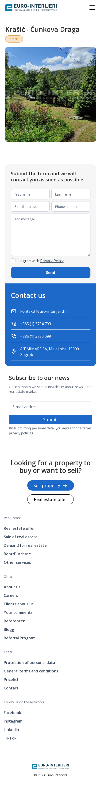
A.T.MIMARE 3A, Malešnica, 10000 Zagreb (49, 351)
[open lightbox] (50, 94)
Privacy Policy (52, 260)
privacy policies (21, 433)
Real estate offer (50, 499)
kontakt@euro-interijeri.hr (43, 311)
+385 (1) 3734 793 (35, 323)
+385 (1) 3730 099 (35, 336)
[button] (91, 7)
